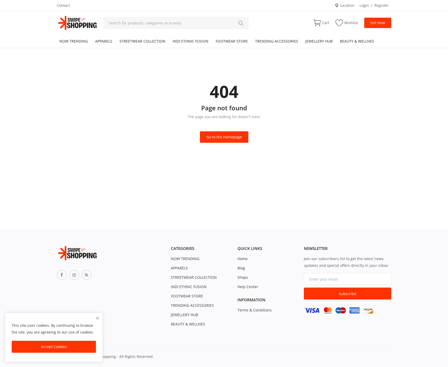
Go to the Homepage (224, 136)
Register (381, 5)
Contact (63, 5)
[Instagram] (74, 275)
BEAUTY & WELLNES (357, 41)
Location (346, 5)
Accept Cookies (54, 346)
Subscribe (347, 293)
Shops (242, 277)
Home (242, 258)
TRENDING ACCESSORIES (276, 41)
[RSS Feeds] (87, 275)
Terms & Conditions (254, 310)
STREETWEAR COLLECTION (142, 41)
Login (364, 5)
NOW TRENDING (73, 41)
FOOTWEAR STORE (232, 41)
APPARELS (103, 41)
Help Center (247, 286)
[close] (97, 318)
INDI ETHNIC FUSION (190, 41)
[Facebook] (62, 275)
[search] (240, 23)
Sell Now (377, 22)
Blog (241, 268)
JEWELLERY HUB (319, 41)
